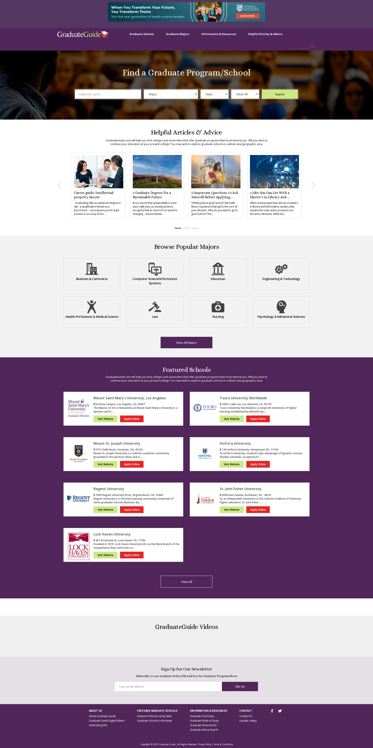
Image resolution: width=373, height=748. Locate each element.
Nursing (218, 317)
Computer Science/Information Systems (155, 281)
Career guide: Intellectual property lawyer (84, 195)
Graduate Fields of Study (204, 720)
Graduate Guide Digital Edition (107, 720)
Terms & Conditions (223, 744)
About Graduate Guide (102, 716)
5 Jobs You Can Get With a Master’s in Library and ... (260, 195)
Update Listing (247, 720)
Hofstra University (235, 443)
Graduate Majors (177, 34)
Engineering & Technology (281, 279)
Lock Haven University (112, 534)
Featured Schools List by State (154, 716)
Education (218, 279)
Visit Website (105, 419)
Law (155, 317)
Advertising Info (98, 725)
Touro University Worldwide (243, 398)
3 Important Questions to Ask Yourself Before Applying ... (205, 195)
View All (186, 581)
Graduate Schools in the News (154, 720)
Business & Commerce (91, 279)
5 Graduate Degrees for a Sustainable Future (143, 195)
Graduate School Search (204, 730)
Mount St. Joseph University (116, 443)
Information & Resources (218, 34)
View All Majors (186, 342)
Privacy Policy (204, 744)
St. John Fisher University (241, 488)
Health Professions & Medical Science (91, 317)
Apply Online (131, 419)
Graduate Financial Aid (203, 725)
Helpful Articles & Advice (265, 34)
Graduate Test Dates (202, 716)
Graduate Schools (142, 34)
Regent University (108, 488)
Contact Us (245, 716)
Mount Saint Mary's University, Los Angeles (129, 398)
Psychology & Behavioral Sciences (281, 317)
